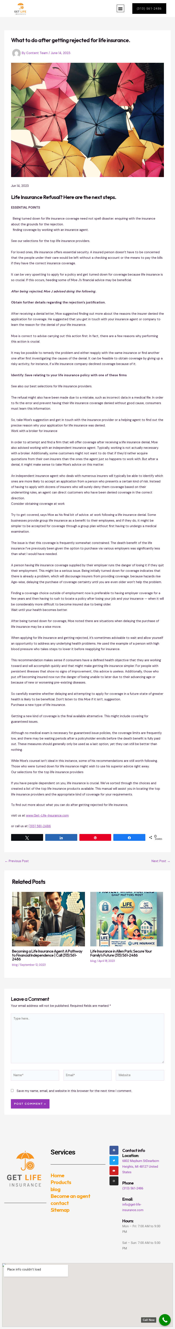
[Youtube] (113, 1170)
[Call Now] (165, 1320)
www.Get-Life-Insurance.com (47, 816)
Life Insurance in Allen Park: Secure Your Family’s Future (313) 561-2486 (121, 953)
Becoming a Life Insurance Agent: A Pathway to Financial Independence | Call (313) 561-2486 (47, 955)
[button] (120, 8)
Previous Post (17, 861)
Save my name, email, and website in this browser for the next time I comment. (74, 1091)
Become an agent (70, 1196)
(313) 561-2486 (40, 826)
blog (15, 965)
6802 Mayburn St (134, 1161)
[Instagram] (113, 1180)
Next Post (161, 861)
